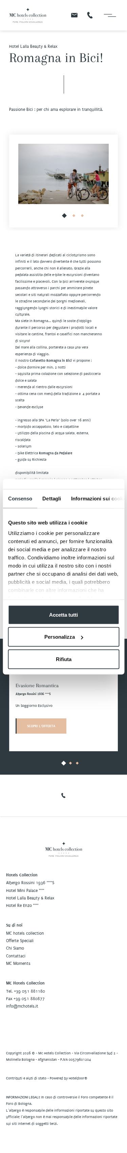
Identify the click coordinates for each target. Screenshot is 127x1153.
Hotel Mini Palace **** (25, 890)
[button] (65, 215)
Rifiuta (63, 659)
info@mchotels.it (22, 1006)
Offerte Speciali (20, 940)
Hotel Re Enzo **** (22, 905)
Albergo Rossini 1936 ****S (30, 882)
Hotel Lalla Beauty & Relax (30, 898)
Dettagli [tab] (51, 498)
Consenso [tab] (20, 498)
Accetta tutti (63, 614)
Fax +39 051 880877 (25, 998)
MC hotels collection (25, 933)
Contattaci (15, 956)
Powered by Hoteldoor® (68, 1078)
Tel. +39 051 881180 (25, 991)
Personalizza (59, 637)
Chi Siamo (15, 948)
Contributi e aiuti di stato (26, 1078)
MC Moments (18, 963)
